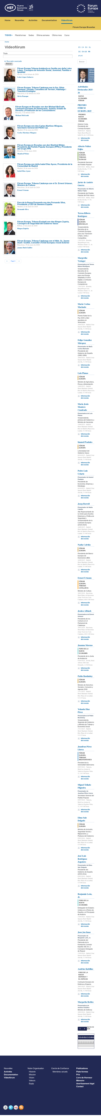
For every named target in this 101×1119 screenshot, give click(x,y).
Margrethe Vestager (82, 259)
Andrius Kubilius (85, 968)
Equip (31, 1083)
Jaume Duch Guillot (24, 247)
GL (90, 47)
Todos (8, 35)
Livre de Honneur (84, 1077)
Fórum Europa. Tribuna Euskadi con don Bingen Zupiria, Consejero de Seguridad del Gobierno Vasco (43, 222)
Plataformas (20, 35)
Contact (80, 1086)
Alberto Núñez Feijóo (84, 148)
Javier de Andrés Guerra (85, 184)
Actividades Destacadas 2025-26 (85, 89)
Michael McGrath (22, 115)
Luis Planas (83, 373)
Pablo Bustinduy (85, 676)
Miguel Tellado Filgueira (84, 786)
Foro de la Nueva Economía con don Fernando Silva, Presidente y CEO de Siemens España (41, 203)
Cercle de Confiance (60, 1068)
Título (5, 53)
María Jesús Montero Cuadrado (83, 406)
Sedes (31, 35)
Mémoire (80, 1080)
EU (86, 47)
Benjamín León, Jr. (85, 895)
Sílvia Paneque (22, 96)
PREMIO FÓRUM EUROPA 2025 (84, 107)
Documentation (49, 20)
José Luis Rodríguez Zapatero (82, 858)
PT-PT (80, 56)
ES (79, 47)
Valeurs (32, 1080)
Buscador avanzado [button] (14, 61)
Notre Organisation (36, 1068)
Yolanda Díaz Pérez (84, 711)
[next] (84, 1029)
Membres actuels (60, 1071)
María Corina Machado (84, 305)
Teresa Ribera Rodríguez (84, 214)
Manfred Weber (23, 153)
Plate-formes (82, 1071)
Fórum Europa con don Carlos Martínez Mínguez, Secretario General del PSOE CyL (40, 127)
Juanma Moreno (85, 645)
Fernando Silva (23, 209)
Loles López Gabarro (25, 77)
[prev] (80, 1029)
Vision (31, 1077)
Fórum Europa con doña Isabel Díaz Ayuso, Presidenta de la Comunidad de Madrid (44, 165)
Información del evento (85, 139)
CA (83, 47)
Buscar (9, 64)
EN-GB (84, 52)
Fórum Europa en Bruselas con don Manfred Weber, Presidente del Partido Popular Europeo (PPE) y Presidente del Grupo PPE (44, 147)
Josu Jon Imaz (84, 932)
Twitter (11, 1107)
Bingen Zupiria (23, 228)
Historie (32, 1071)
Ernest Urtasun (23, 190)
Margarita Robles (86, 1001)
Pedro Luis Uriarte (83, 472)
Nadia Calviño (84, 544)
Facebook (5, 1107)
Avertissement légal (85, 1083)
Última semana (43, 35)
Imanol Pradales (85, 442)
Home (7, 20)
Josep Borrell (84, 503)
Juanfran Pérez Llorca (85, 748)
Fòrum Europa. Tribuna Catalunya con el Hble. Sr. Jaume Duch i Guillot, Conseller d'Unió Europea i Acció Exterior (43, 242)
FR (89, 52)
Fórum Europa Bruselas (84, 27)
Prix (78, 1074)
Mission (32, 1074)
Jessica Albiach (84, 610)
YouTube (16, 1107)
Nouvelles (19, 20)
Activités (33, 20)
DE (79, 52)
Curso (66, 35)
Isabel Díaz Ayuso (24, 171)
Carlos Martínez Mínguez (26, 132)
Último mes (57, 35)
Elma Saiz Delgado (82, 819)
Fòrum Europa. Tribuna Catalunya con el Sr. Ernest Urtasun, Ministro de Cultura (44, 184)
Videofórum (66, 20)
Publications (82, 1068)
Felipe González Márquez (85, 341)
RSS (21, 1107)
